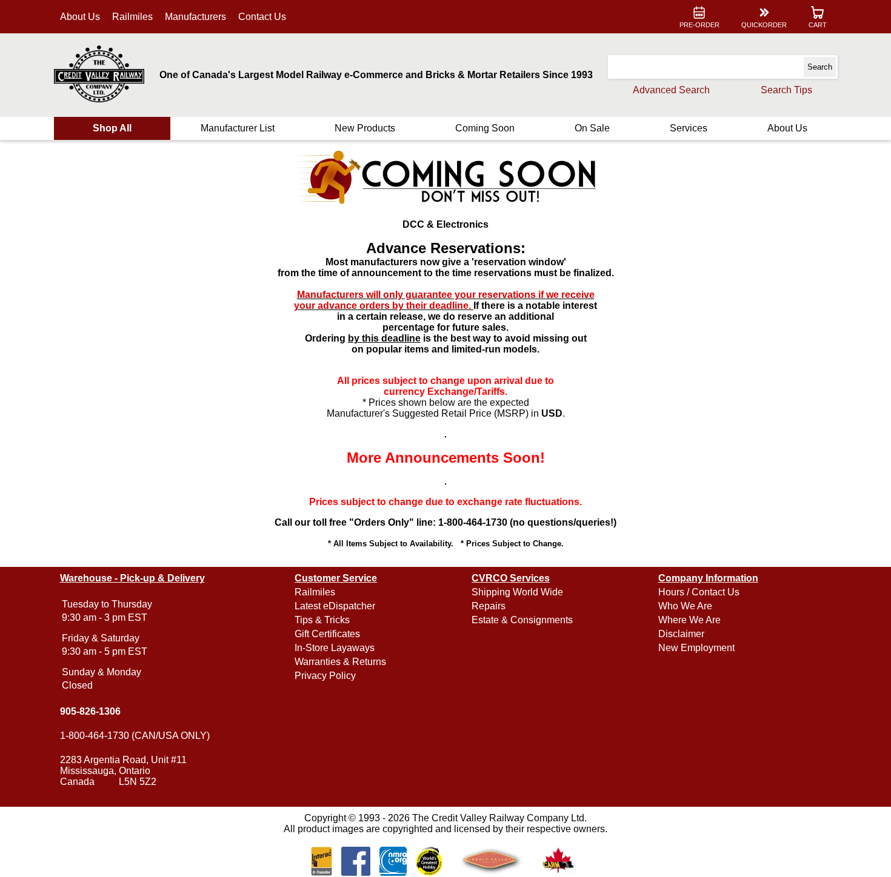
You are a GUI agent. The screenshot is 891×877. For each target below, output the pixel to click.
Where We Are (689, 620)
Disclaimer (681, 634)
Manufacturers (195, 17)
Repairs (489, 606)
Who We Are (685, 606)
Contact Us (262, 17)
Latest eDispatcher (335, 606)
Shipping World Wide (517, 592)
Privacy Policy (325, 675)
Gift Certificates (327, 634)
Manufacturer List (238, 128)
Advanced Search (671, 90)
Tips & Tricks (322, 620)
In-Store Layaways (335, 648)
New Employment (696, 648)
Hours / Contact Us (698, 592)
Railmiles (132, 17)
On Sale (592, 128)
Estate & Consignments (522, 620)
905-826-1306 (90, 711)
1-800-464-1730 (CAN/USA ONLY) (135, 735)
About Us (80, 17)
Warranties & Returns (340, 662)
